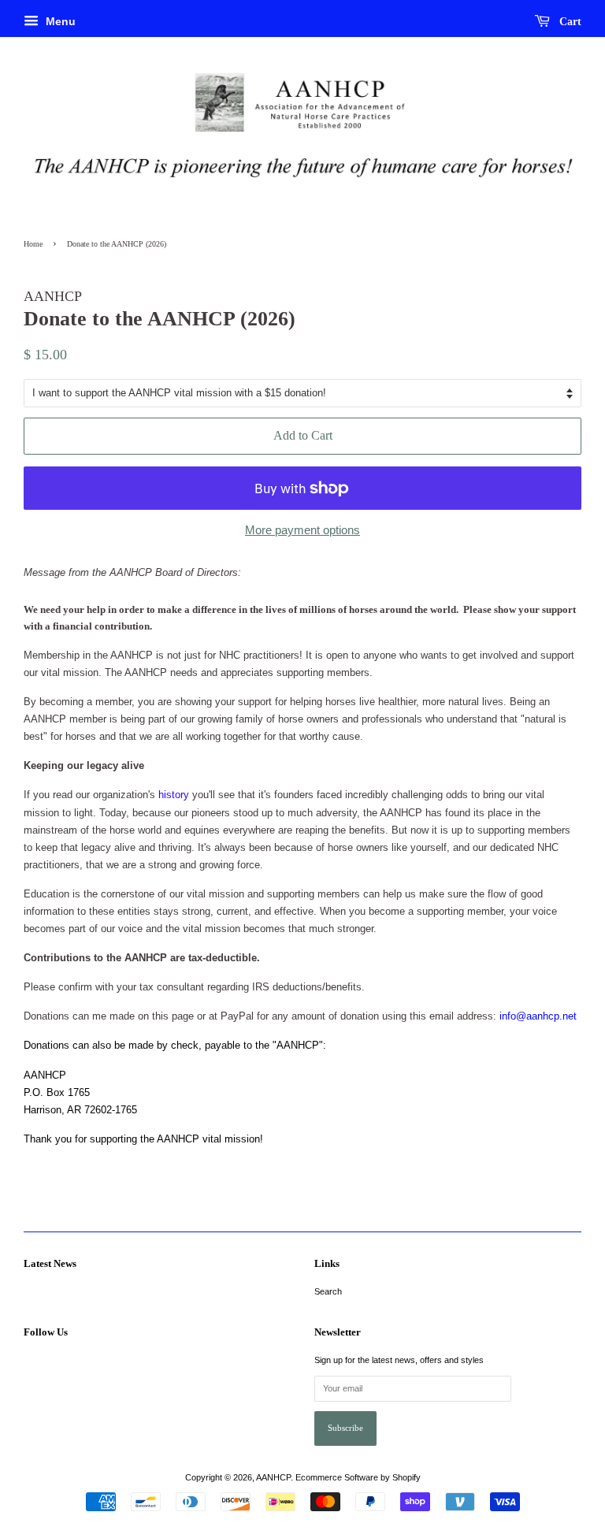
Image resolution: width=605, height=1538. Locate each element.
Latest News (50, 1263)
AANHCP (273, 1477)
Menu (59, 21)
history (173, 795)
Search (328, 1291)
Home (33, 244)
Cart (568, 22)
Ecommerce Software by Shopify (358, 1477)
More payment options (302, 530)
